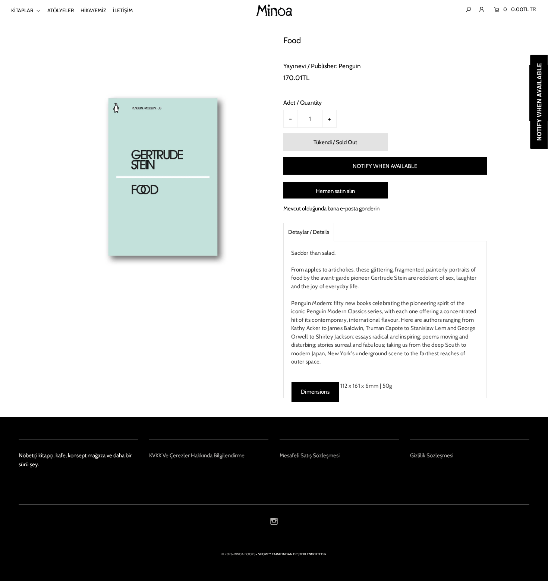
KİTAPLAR (22, 10)
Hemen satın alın (335, 191)
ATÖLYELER (60, 10)
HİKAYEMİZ (93, 10)
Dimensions (315, 391)
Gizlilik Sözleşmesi (431, 455)
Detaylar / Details (308, 232)
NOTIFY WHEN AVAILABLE (385, 166)
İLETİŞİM (123, 10)
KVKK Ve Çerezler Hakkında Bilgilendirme (197, 455)
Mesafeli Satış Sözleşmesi (310, 455)
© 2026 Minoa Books (238, 554)
